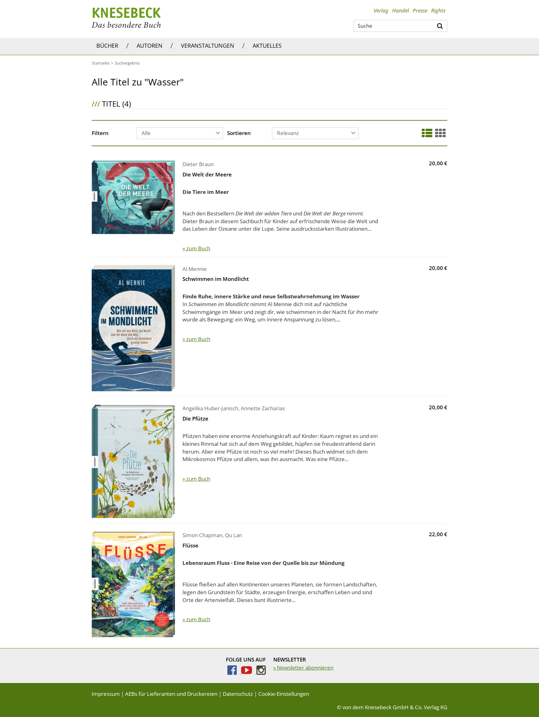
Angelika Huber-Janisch (210, 408)
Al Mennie (194, 268)
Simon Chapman (202, 535)
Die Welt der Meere (207, 174)
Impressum (106, 693)
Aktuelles (267, 45)
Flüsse (190, 545)
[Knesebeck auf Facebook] (234, 672)
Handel (400, 10)
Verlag (381, 10)
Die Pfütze (195, 418)
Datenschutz (238, 693)
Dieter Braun (198, 164)
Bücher (107, 45)
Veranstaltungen (207, 45)
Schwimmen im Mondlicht (215, 278)
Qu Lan (233, 535)
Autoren (150, 45)
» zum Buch (196, 248)
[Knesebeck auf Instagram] (261, 672)
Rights (438, 10)
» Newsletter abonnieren (303, 667)
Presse (420, 10)
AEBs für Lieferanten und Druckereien (171, 693)
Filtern (100, 133)
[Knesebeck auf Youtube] (248, 672)
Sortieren (239, 133)
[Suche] (440, 25)
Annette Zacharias (263, 408)
